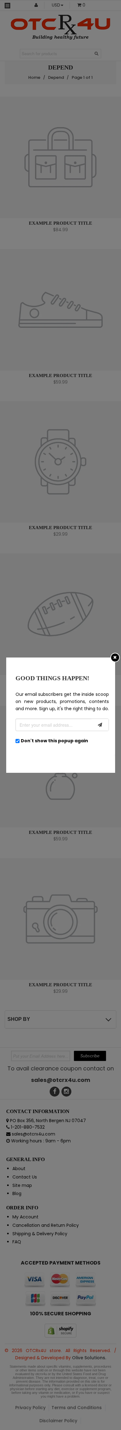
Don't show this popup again (54, 741)
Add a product (52, 209)
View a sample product (63, 218)
